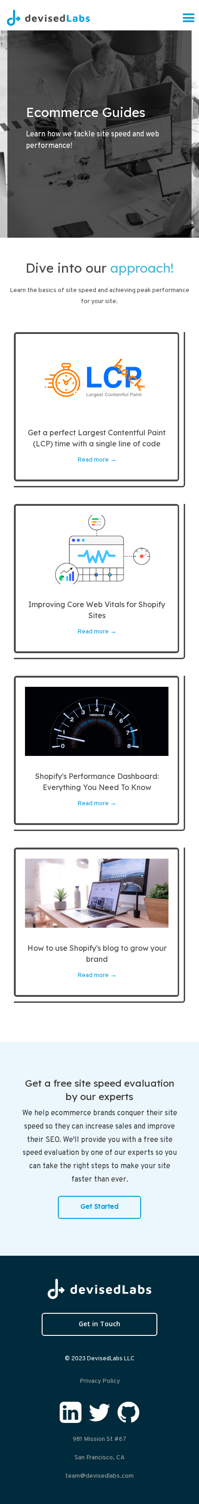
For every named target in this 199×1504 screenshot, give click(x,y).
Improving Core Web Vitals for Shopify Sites (96, 610)
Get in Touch (99, 1323)
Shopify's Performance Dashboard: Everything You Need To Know (97, 782)
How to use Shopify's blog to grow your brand (97, 953)
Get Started (100, 1206)
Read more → (97, 460)
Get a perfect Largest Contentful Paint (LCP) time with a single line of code (97, 438)
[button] (189, 18)
